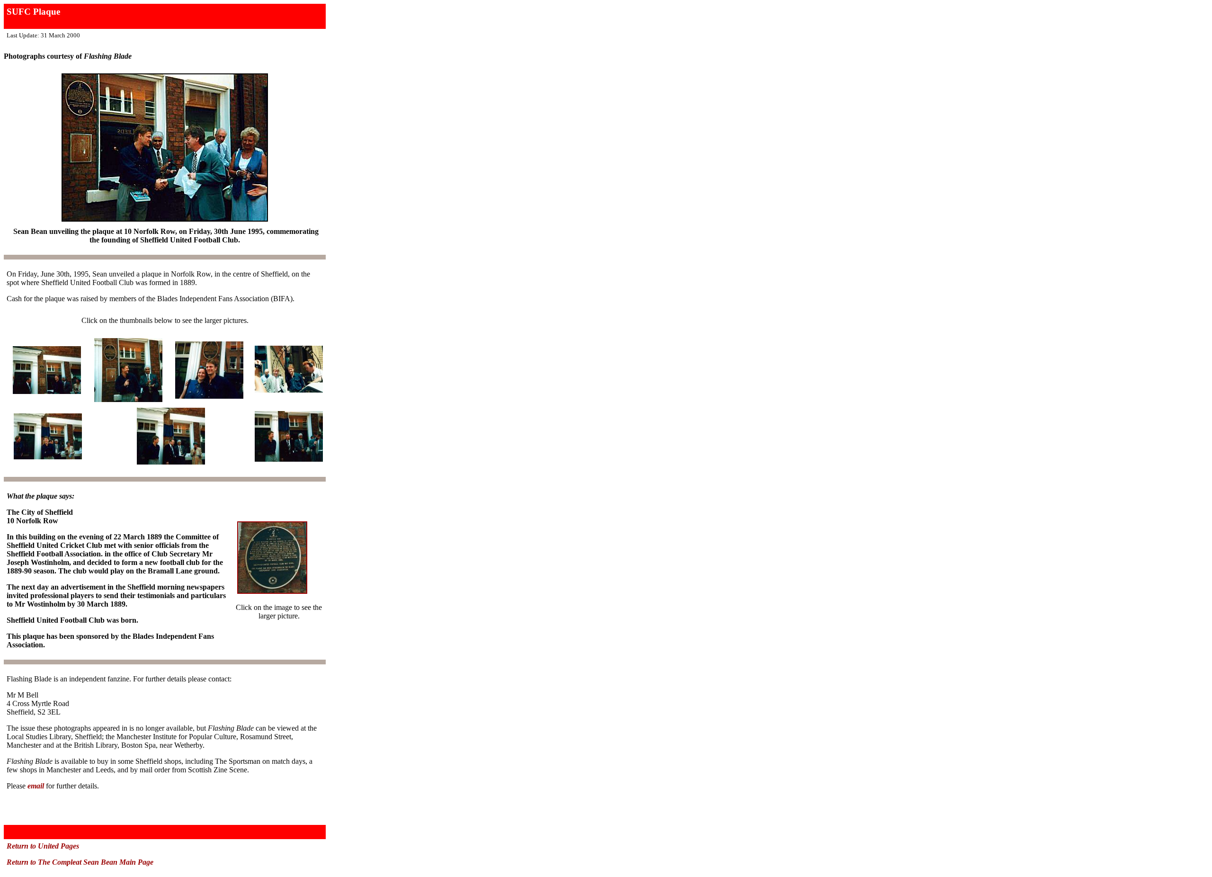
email (35, 786)
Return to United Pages (43, 846)
